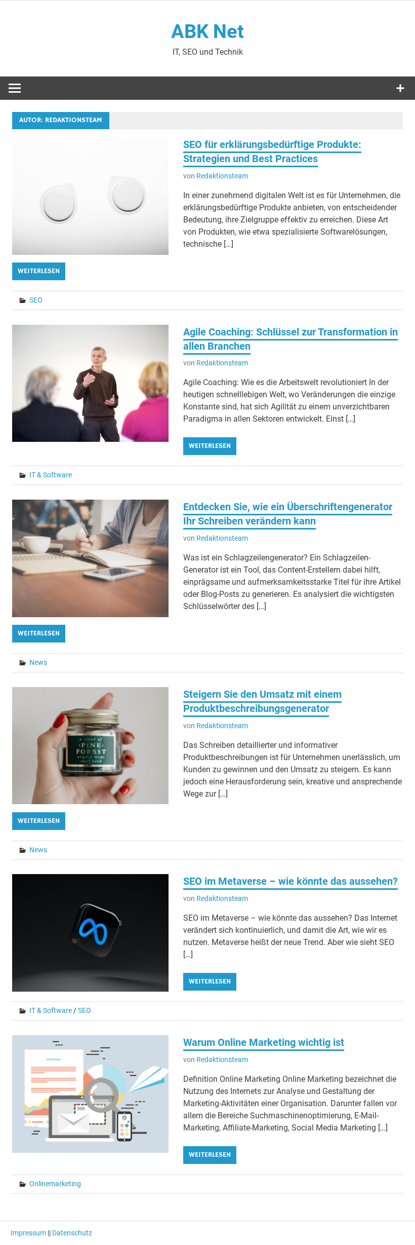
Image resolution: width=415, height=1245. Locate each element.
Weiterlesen (39, 271)
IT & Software (50, 475)
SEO (36, 300)
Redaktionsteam (222, 176)
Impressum (28, 1233)
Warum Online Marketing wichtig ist (263, 1042)
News (38, 662)
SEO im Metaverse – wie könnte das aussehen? (290, 881)
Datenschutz (72, 1233)
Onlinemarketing (55, 1184)
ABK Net (207, 31)
